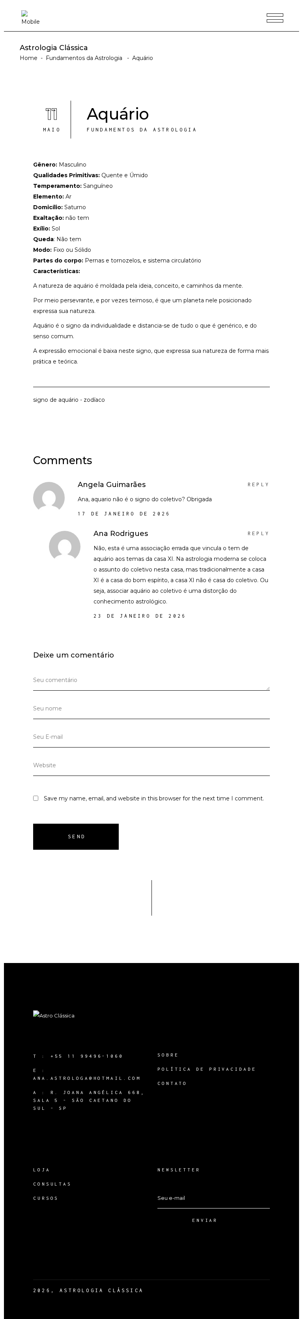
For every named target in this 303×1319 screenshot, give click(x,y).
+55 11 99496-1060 (86, 1056)
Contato (172, 1083)
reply (259, 484)
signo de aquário (56, 399)
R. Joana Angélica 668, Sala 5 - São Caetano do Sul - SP (89, 1100)
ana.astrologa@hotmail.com (87, 1078)
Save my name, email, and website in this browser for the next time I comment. (154, 798)
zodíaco (94, 399)
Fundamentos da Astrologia (84, 58)
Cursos (46, 1198)
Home (28, 58)
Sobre (168, 1054)
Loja (41, 1169)
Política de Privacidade (206, 1069)
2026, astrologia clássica (88, 1290)
